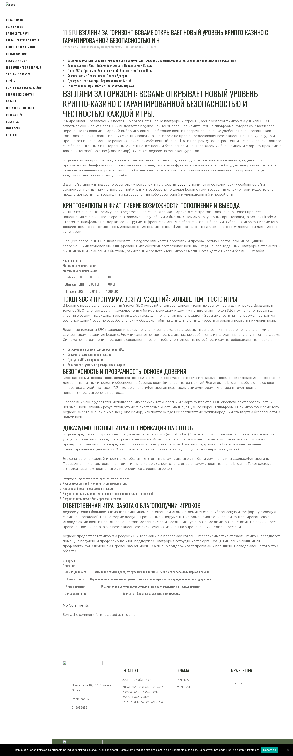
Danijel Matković (112, 47)
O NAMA (182, 680)
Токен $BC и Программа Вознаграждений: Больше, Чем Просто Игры (109, 70)
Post (93, 47)
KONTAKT (183, 687)
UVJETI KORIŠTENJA (136, 680)
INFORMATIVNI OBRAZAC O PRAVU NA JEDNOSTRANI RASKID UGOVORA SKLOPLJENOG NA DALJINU (142, 694)
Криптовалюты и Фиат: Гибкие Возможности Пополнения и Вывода (109, 65)
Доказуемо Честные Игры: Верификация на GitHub (99, 80)
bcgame (184, 184)
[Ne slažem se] (288, 750)
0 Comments (134, 47)
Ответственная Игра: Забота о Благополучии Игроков (100, 86)
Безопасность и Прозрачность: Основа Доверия (97, 75)
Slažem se (269, 749)
